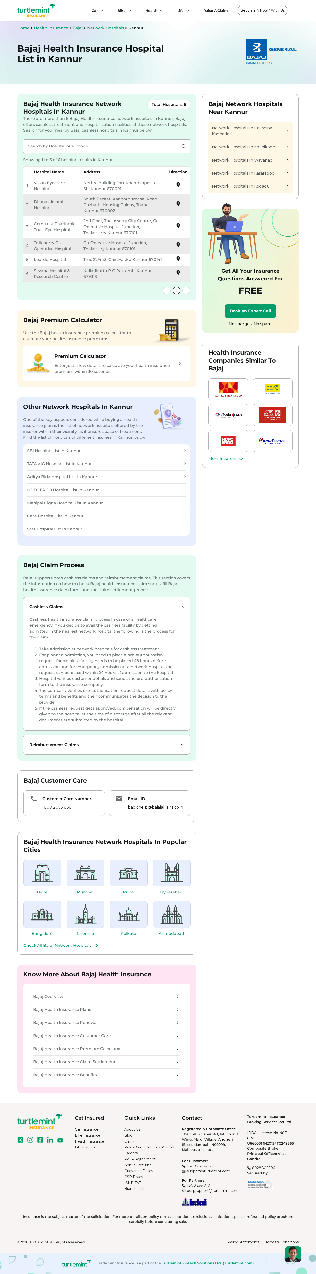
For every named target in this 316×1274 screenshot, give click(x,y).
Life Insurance (87, 1147)
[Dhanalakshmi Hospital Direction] (178, 205)
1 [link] (176, 290)
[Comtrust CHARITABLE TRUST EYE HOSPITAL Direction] (178, 227)
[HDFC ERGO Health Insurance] (228, 441)
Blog (128, 1135)
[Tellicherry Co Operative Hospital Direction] (178, 246)
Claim (129, 1141)
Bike (122, 10)
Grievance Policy (138, 1171)
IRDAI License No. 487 (267, 1133)
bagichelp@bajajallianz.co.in (155, 807)
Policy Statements (243, 1242)
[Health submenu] (160, 11)
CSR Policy (133, 1177)
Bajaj (78, 28)
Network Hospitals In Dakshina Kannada (242, 131)
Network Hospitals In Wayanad (242, 160)
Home (23, 28)
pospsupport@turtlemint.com (212, 1190)
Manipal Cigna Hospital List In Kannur (65, 503)
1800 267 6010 (199, 1166)
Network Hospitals (106, 28)
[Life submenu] (186, 11)
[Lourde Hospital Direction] (178, 260)
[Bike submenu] (128, 11)
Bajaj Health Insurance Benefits (65, 1075)
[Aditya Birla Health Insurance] (228, 389)
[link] (167, 290)
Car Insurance (86, 1129)
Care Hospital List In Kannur (55, 516)
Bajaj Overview (48, 996)
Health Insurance (51, 28)
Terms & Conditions (282, 1242)
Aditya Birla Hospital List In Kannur (62, 476)
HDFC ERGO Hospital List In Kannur (63, 490)
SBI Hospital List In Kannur (54, 450)
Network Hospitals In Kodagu (241, 186)
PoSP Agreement (140, 1159)
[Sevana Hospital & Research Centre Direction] (178, 274)
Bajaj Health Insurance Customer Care (72, 1035)
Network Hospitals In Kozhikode (243, 147)
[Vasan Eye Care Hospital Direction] (178, 186)
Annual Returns (137, 1165)
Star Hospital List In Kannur (54, 529)
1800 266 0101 (199, 1185)
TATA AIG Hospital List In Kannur (59, 463)
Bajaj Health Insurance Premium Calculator (77, 1048)
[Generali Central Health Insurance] (272, 415)
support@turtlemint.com (208, 1171)
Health (151, 10)
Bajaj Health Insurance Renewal (65, 1022)
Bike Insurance (87, 1135)
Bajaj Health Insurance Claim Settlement (74, 1061)
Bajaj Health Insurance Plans (62, 1009)
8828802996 (263, 1168)
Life (180, 10)
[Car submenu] (100, 11)
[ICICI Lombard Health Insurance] (272, 441)
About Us (132, 1129)
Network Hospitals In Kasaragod (243, 173)
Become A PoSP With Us (262, 10)
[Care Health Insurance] (272, 389)
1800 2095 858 (57, 807)
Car (95, 10)
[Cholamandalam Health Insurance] (228, 415)
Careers (131, 1153)
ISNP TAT (132, 1183)
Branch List (134, 1188)
